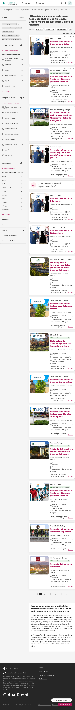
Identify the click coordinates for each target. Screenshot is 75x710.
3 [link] (48, 594)
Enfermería (39, 29)
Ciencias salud (50, 29)
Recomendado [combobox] (68, 33)
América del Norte (9, 168)
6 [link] (59, 594)
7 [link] (62, 594)
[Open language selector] (65, 3)
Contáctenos (43, 679)
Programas (27, 3)
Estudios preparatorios (11, 51)
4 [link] (51, 594)
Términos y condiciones (44, 705)
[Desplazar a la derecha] (72, 9)
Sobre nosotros (43, 671)
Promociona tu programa (46, 675)
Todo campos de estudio (11, 103)
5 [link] (55, 594)
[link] (66, 594)
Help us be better (65, 704)
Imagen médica (61, 29)
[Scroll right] (73, 29)
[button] (9, 24)
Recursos (41, 3)
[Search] (61, 3)
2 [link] (44, 594)
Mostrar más (6, 91)
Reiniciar (21, 17)
